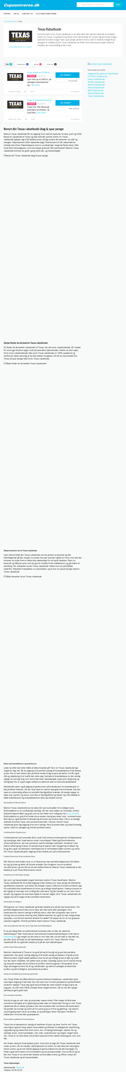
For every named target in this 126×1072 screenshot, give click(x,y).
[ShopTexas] (20, 36)
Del (25, 91)
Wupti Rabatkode (96, 93)
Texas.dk (20, 1067)
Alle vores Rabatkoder (46, 14)
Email (32, 91)
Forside (7, 14)
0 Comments (74, 91)
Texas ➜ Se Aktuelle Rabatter (39, 100)
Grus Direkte (73, 813)
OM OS (16, 14)
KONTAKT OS (27, 14)
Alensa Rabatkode (96, 87)
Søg (118, 5)
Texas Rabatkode (96, 96)
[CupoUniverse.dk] (22, 5)
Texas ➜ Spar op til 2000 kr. (38, 72)
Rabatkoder (22, 64)
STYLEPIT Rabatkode (97, 76)
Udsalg (37, 64)
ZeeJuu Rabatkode (96, 79)
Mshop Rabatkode (96, 84)
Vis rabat (66, 75)
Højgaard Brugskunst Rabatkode (103, 73)
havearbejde (9, 936)
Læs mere (35, 85)
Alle (8, 64)
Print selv (51, 64)
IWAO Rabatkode (95, 90)
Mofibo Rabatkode (96, 82)
